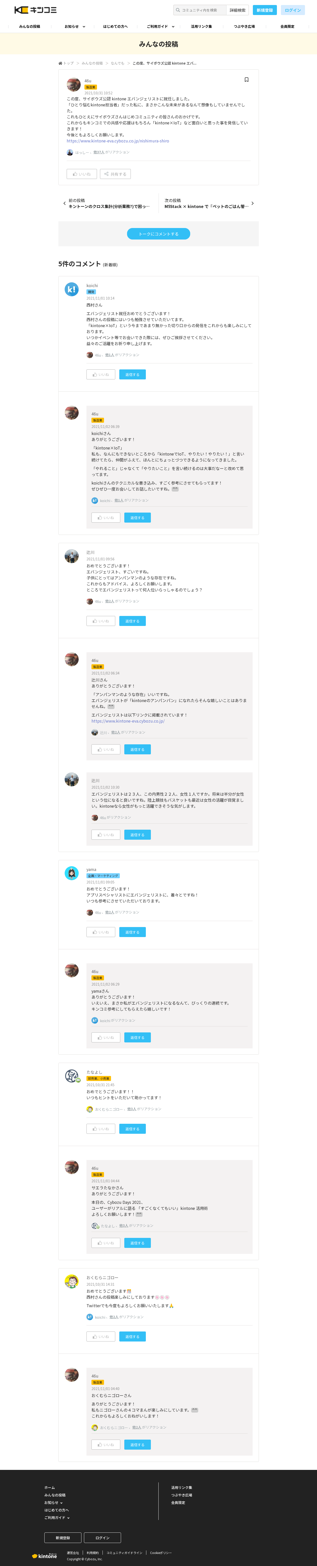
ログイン (293, 10)
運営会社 (73, 1552)
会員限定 (287, 26)
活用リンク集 (201, 26)
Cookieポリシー (161, 1552)
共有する (119, 174)
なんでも (118, 63)
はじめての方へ (115, 26)
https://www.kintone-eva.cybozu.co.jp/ (128, 721)
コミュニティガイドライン (124, 1552)
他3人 (131, 1108)
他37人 (98, 151)
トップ (68, 63)
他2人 (109, 600)
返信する (133, 374)
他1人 (109, 354)
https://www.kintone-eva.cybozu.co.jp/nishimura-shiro (118, 141)
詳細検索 (238, 10)
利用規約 (93, 1552)
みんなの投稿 (29, 26)
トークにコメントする (159, 234)
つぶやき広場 (244, 26)
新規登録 (265, 10)
